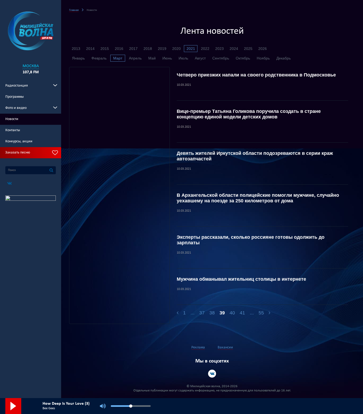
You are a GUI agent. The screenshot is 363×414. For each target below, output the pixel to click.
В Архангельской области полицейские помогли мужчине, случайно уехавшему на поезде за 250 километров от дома (258, 198)
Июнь (167, 58)
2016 (119, 48)
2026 (262, 48)
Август (200, 58)
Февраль (99, 58)
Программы (14, 97)
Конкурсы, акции (18, 141)
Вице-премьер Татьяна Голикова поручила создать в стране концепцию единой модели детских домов (249, 114)
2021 (191, 48)
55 (261, 312)
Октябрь (243, 58)
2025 (248, 48)
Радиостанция (16, 86)
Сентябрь (220, 58)
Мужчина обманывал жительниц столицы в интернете (241, 279)
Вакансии (225, 347)
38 (212, 312)
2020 (176, 48)
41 (242, 312)
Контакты (12, 130)
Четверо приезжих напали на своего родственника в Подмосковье (256, 75)
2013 (76, 48)
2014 (90, 48)
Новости (11, 119)
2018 (147, 48)
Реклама (198, 347)
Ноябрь (263, 58)
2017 (133, 48)
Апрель (135, 58)
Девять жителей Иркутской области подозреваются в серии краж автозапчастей (255, 156)
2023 (219, 48)
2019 (162, 48)
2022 (205, 48)
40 (232, 312)
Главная (74, 10)
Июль (183, 58)
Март (117, 58)
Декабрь (283, 58)
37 (202, 312)
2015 (104, 48)
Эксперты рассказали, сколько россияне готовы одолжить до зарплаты (250, 239)
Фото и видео (16, 108)
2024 (234, 48)
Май (152, 58)
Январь (78, 58)
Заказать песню (17, 153)
